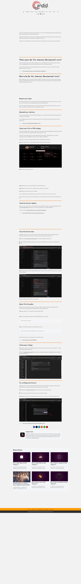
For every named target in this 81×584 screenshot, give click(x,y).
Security (36, 11)
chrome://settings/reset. (30, 389)
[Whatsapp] (44, 427)
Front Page (27, 11)
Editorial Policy (39, 509)
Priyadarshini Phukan (17, 487)
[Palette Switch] (23, 11)
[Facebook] (37, 14)
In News (32, 11)
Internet (25, 487)
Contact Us (34, 509)
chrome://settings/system (28, 352)
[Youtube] (40, 14)
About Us (29, 509)
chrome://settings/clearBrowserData (31, 238)
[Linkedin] (42, 14)
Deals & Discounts (42, 11)
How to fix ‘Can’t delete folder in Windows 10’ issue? (32, 123)
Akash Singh (35, 486)
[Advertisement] (40, 22)
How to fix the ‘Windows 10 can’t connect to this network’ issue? (33, 213)
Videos (44, 486)
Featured (22, 487)
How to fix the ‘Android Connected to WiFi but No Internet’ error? (34, 423)
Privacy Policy (46, 509)
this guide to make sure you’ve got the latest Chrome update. (36, 210)
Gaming (39, 486)
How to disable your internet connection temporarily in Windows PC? (34, 71)
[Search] (57, 11)
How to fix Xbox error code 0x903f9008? (29, 340)
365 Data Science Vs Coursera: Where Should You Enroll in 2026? (21, 484)
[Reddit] (42, 427)
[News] (44, 14)
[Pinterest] (47, 427)
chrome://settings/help (24, 207)
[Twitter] (38, 14)
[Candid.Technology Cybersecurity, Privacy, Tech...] (40, 5)
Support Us (51, 509)
